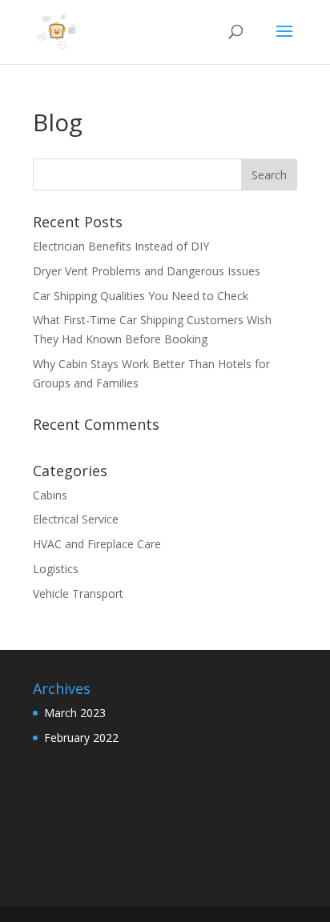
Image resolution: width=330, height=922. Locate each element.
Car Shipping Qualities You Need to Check (142, 295)
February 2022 (81, 737)
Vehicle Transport (78, 593)
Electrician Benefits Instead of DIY (122, 246)
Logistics (55, 568)
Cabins (50, 495)
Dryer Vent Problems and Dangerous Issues (148, 271)
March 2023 (75, 712)
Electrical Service (76, 519)
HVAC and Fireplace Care (97, 543)
